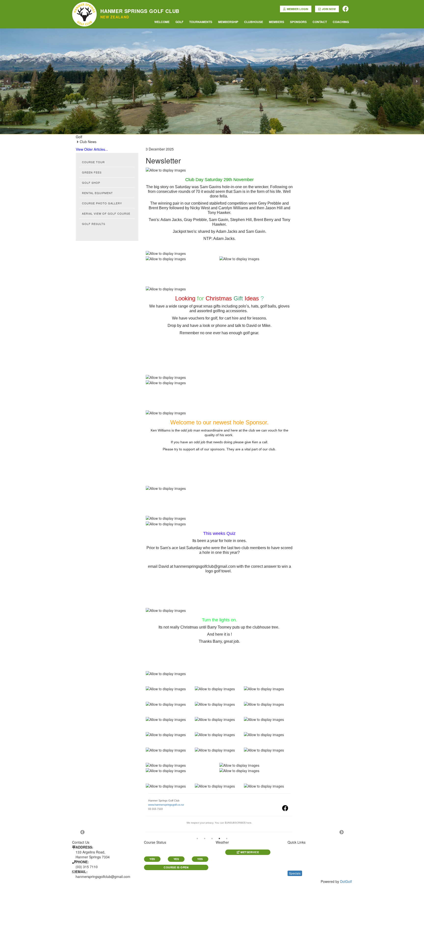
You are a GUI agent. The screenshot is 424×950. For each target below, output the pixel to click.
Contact (320, 22)
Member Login (297, 9)
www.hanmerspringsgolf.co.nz (166, 804)
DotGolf (346, 881)
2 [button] (204, 838)
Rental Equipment (97, 193)
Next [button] (341, 832)
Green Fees (92, 172)
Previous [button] (82, 832)
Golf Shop (91, 183)
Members (276, 22)
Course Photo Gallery (102, 203)
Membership (228, 22)
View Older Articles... (92, 149)
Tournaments (200, 22)
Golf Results (93, 224)
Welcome (162, 22)
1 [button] (197, 838)
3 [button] (212, 838)
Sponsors (298, 22)
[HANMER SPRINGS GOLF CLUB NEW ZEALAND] (84, 6)
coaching (341, 22)
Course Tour (93, 162)
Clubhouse (253, 22)
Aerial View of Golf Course (106, 213)
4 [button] (219, 838)
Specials (295, 873)
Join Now (329, 9)
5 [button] (226, 838)
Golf (179, 22)
